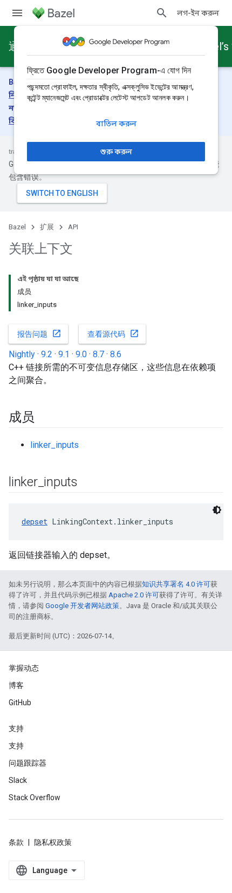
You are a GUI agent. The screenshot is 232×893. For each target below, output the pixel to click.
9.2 (46, 354)
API (73, 227)
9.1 (64, 354)
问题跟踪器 (27, 763)
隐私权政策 (53, 842)
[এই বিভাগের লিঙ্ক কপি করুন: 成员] (45, 418)
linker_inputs (54, 445)
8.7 (98, 354)
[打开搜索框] (161, 12)
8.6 (115, 354)
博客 (16, 685)
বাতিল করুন (116, 123)
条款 (16, 842)
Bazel (17, 227)
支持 (16, 745)
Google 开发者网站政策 (82, 606)
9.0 (81, 354)
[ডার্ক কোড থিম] (216, 509)
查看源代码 (113, 333)
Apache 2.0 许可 (133, 595)
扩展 (47, 227)
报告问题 (39, 333)
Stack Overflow (34, 797)
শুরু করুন (116, 151)
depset (34, 521)
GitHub (20, 702)
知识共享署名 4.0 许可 (176, 584)
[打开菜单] (17, 13)
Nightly (22, 354)
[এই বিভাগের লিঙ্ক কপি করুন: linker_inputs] (88, 482)
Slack (18, 780)
